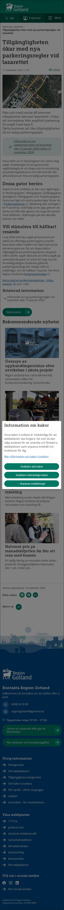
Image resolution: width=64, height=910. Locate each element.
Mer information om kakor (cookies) (26, 456)
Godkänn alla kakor (32, 466)
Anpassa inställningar (32, 483)
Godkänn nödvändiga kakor (32, 475)
